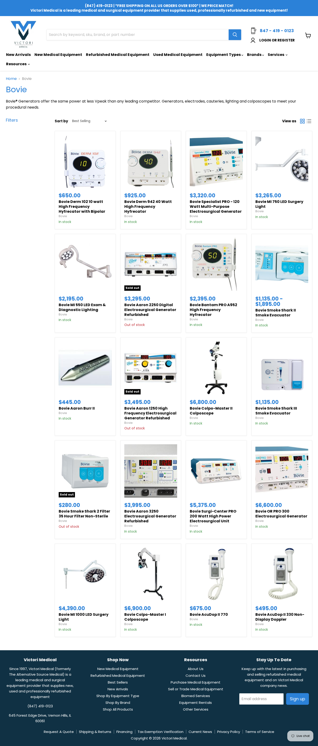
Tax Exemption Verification (160, 731)
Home (11, 79)
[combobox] (138, 34)
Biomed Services (195, 695)
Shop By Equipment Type (117, 695)
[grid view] (302, 121)
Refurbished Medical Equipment (117, 54)
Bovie (63, 216)
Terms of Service (259, 731)
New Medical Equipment (58, 54)
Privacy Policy (228, 731)
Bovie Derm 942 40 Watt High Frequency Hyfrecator (148, 206)
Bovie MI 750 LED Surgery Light (279, 204)
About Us (195, 668)
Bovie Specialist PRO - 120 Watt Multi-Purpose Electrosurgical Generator (216, 206)
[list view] (309, 121)
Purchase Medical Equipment (195, 682)
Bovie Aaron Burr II (77, 408)
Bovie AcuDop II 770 (209, 614)
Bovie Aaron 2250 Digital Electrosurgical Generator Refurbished (150, 309)
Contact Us (196, 675)
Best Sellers (118, 682)
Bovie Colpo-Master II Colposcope (211, 411)
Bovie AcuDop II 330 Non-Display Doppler (279, 617)
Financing (124, 731)
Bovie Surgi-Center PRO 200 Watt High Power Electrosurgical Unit (213, 516)
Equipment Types (223, 54)
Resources (16, 64)
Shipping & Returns (95, 731)
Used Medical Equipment (178, 54)
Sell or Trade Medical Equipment (195, 689)
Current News (200, 731)
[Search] (235, 34)
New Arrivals (18, 54)
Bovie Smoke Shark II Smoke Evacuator (275, 313)
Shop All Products (118, 709)
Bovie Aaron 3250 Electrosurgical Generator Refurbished (150, 516)
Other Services (195, 709)
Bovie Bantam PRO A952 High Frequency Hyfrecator (213, 309)
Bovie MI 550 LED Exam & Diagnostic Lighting (82, 307)
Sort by (61, 121)
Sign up (297, 699)
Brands (254, 54)
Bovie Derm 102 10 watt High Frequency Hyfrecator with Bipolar (82, 206)
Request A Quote (59, 731)
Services (276, 54)
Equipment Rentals (195, 702)
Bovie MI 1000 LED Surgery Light (83, 617)
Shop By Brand (117, 702)
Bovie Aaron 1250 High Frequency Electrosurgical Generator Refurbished (150, 413)
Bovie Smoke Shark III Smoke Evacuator (276, 411)
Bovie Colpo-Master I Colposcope (145, 617)
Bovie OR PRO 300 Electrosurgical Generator (281, 514)
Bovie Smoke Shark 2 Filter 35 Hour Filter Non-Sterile (84, 514)
